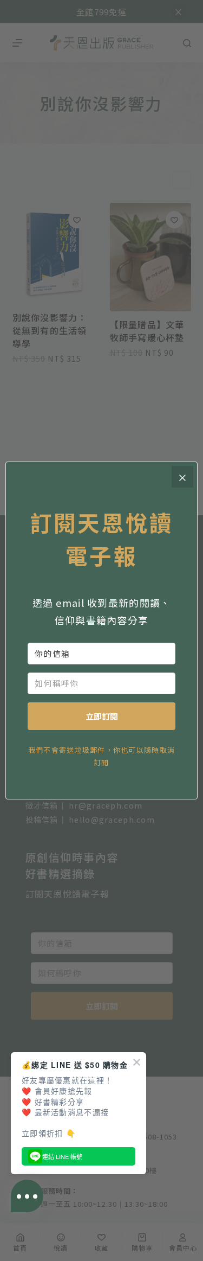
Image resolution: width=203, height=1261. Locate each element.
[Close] (182, 477)
